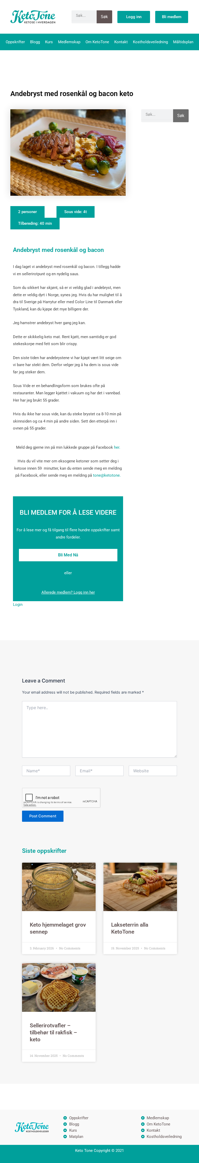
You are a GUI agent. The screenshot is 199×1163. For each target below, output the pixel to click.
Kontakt (121, 42)
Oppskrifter (15, 42)
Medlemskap (69, 42)
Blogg (35, 42)
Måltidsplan (183, 42)
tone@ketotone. (107, 475)
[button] (27, 212)
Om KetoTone (97, 42)
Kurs (49, 42)
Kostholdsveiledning (150, 42)
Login (18, 604)
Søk (104, 16)
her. (116, 447)
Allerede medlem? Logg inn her (68, 592)
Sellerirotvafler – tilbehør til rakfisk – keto (53, 1032)
